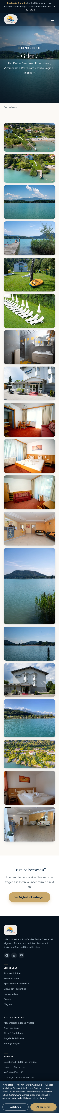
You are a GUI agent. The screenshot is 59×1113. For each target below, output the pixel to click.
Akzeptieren (43, 1107)
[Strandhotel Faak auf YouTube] (21, 955)
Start (6, 107)
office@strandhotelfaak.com (19, 1077)
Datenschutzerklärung (34, 1098)
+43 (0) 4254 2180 (13, 1072)
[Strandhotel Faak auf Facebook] (7, 955)
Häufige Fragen (12, 1043)
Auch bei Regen (12, 1028)
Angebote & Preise (14, 1038)
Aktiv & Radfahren (13, 1033)
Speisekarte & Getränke (16, 983)
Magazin (8, 1004)
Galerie (7, 999)
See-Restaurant (12, 978)
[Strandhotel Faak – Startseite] (11, 19)
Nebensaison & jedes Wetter (19, 1023)
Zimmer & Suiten (12, 973)
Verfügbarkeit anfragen (29, 897)
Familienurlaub (11, 994)
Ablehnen (15, 1107)
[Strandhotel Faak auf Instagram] (14, 955)
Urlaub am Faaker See (15, 989)
